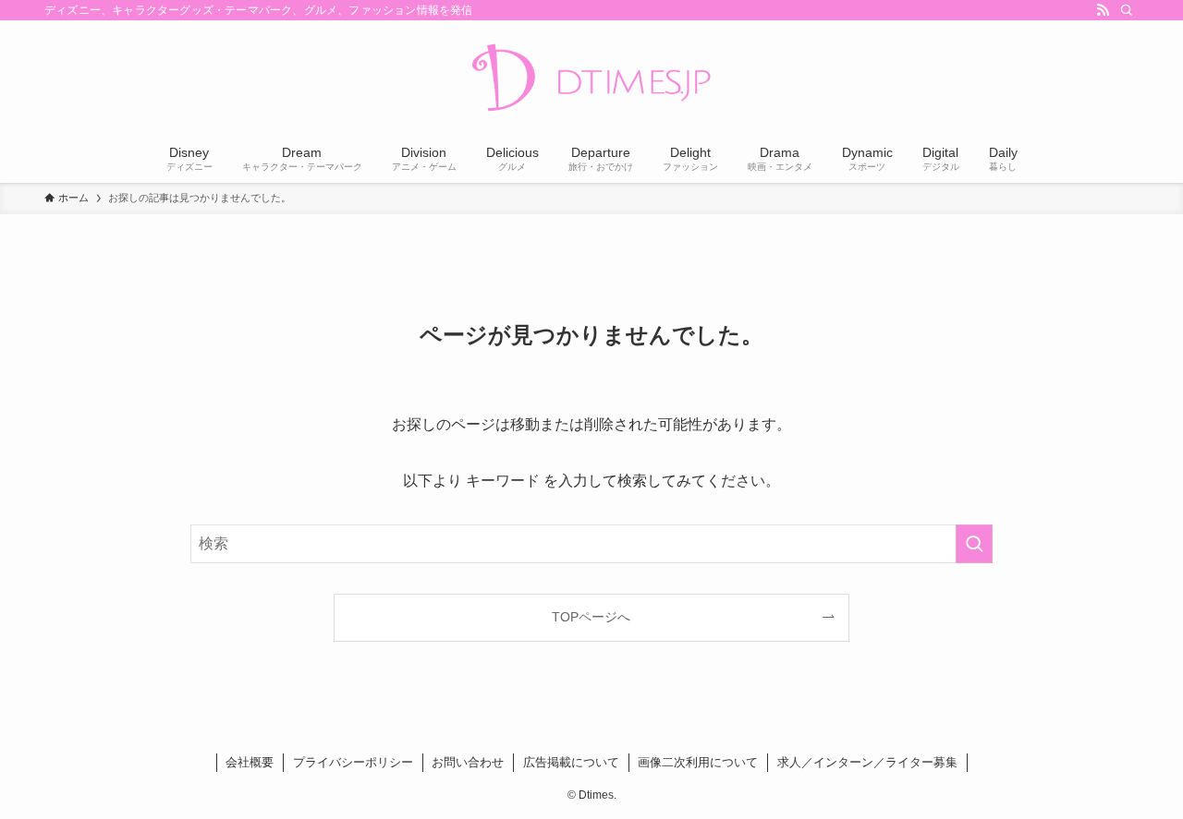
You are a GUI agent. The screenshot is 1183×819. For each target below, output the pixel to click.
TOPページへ (591, 616)
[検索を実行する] (974, 543)
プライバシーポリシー (353, 762)
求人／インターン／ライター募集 (867, 762)
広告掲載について (571, 762)
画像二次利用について (698, 762)
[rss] (1103, 10)
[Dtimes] (591, 79)
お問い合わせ (468, 762)
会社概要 (250, 762)
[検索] (1127, 10)
